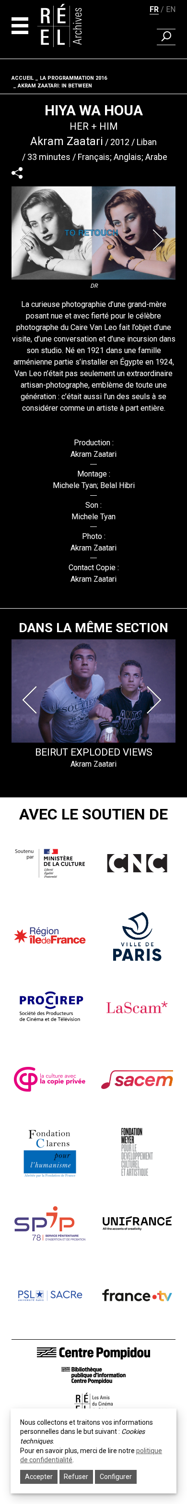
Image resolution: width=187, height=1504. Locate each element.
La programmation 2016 (73, 78)
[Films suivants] (155, 700)
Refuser (76, 1476)
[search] (166, 37)
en (170, 9)
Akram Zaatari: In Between (55, 86)
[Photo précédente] (27, 239)
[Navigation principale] (20, 25)
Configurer (116, 1476)
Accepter (39, 1476)
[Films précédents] (31, 700)
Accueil (23, 78)
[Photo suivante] (159, 239)
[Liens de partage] (17, 173)
